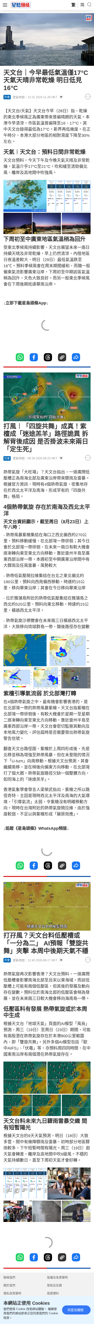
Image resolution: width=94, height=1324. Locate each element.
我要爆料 (53, 1293)
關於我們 (9, 1285)
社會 (7, 97)
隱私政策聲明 (12, 1293)
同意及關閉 (76, 1310)
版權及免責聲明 (57, 1277)
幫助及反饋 (54, 1285)
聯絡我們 (9, 1277)
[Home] (20, 4)
